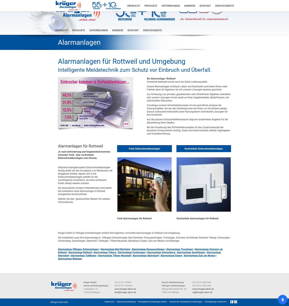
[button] (152, 301)
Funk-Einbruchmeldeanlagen (144, 148)
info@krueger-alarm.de (125, 292)
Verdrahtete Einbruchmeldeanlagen (203, 148)
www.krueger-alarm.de (125, 289)
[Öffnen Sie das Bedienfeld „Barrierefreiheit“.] (282, 299)
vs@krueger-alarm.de (202, 292)
